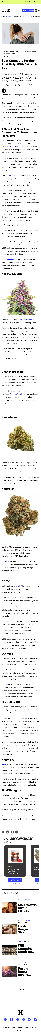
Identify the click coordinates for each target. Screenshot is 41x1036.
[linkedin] (16, 832)
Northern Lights (25, 319)
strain (21, 718)
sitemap (19, 1030)
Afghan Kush (10, 259)
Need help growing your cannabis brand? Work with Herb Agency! (20, 1)
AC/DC (19, 586)
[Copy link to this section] (37, 129)
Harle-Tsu (5, 764)
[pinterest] (12, 832)
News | (20, 941)
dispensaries (33, 1025)
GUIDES (37, 16)
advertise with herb (28, 10)
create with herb (22, 1027)
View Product (15, 883)
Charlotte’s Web (16, 394)
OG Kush (5, 684)
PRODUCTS (31, 16)
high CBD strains (11, 146)
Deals (24, 16)
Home (3, 49)
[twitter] (7, 832)
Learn (10, 49)
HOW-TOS (8, 16)
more (20, 989)
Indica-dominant (12, 176)
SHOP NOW (15, 880)
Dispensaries (17, 16)
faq (18, 1025)
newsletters (34, 1027)
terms (12, 1025)
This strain (6, 561)
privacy (4, 1025)
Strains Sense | (25, 899)
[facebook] (3, 832)
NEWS (3, 16)
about (24, 1025)
